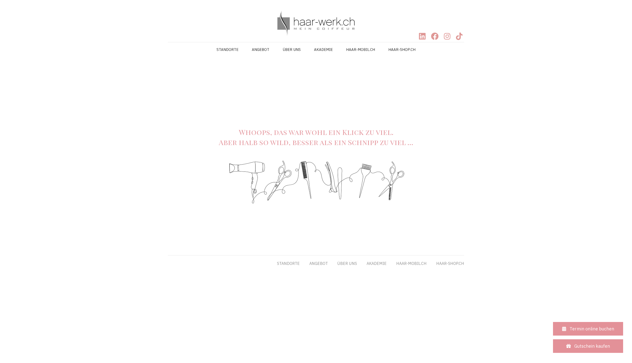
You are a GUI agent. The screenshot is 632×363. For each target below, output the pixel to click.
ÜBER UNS (292, 49)
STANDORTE (227, 49)
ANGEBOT (260, 49)
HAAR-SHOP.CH (401, 49)
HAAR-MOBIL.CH (360, 49)
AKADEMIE (323, 49)
